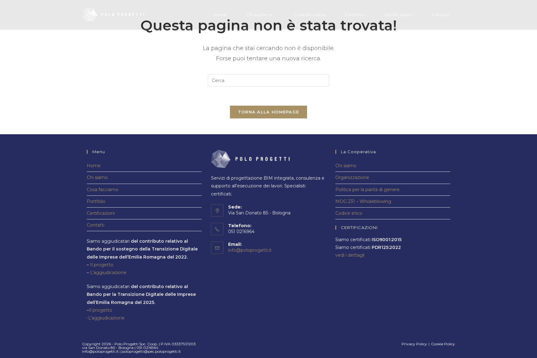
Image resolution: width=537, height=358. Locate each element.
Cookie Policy (443, 344)
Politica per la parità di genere (367, 189)
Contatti (95, 225)
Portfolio (96, 201)
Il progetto (101, 265)
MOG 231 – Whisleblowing (363, 201)
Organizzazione (352, 177)
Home (94, 165)
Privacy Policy (414, 344)
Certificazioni (101, 213)
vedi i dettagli (350, 255)
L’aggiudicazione (108, 272)
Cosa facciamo (102, 189)
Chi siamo (97, 177)
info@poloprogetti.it (250, 250)
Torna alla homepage (268, 111)
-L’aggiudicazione (106, 318)
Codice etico (348, 213)
